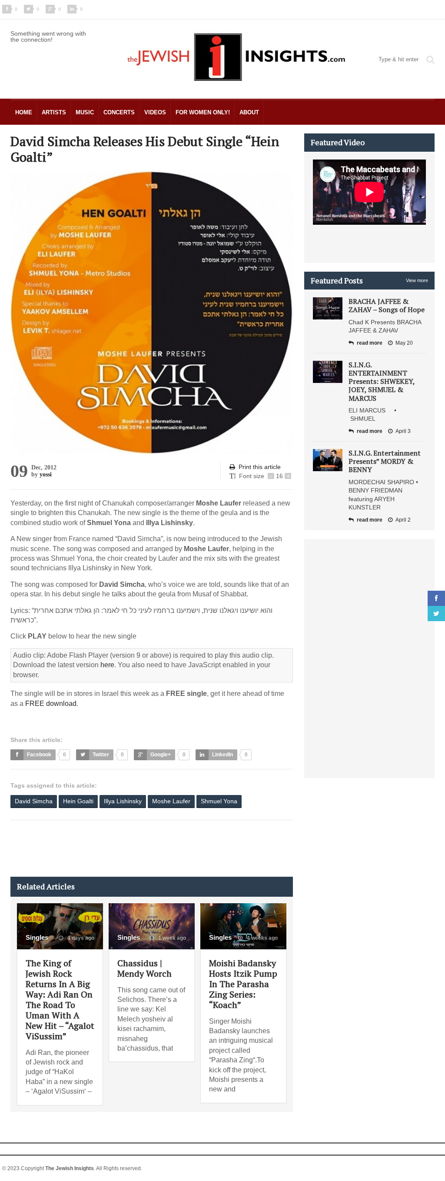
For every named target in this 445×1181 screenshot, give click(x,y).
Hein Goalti (78, 801)
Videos (155, 112)
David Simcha (34, 801)
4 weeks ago (262, 938)
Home (23, 112)
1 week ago (171, 938)
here (107, 665)
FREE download (50, 703)
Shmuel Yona (219, 801)
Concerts (119, 112)
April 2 (403, 519)
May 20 (404, 343)
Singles (37, 937)
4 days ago (80, 938)
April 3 (403, 431)
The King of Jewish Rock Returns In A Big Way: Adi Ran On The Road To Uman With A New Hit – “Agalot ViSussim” (60, 999)
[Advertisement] (168, 848)
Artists (54, 112)
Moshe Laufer (171, 801)
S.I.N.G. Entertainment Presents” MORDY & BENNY (385, 461)
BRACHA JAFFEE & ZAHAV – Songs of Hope (387, 305)
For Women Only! (203, 112)
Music (85, 112)
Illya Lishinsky (123, 801)
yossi (46, 474)
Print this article (260, 466)
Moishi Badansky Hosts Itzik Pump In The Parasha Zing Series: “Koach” (243, 984)
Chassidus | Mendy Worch (144, 968)
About (249, 112)
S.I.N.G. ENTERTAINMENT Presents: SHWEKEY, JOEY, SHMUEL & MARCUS (382, 381)
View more (417, 280)
